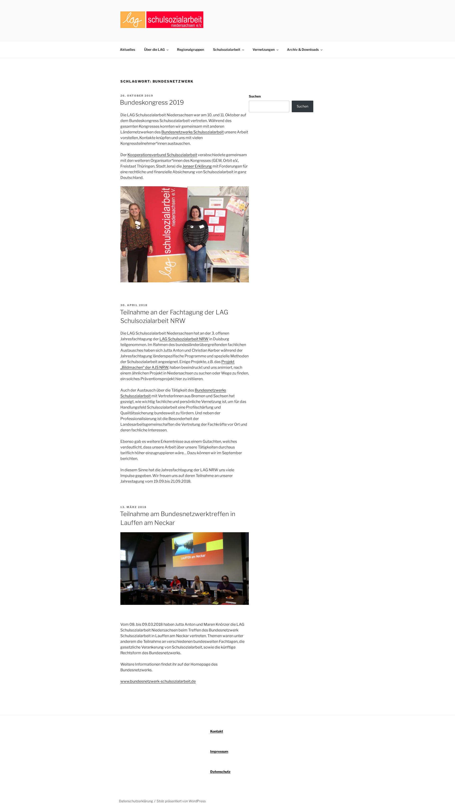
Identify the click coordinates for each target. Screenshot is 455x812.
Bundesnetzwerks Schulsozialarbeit (192, 132)
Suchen (255, 96)
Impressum (219, 751)
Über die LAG (154, 49)
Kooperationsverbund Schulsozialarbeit (162, 155)
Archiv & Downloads (303, 49)
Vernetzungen (264, 49)
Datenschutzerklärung (136, 801)
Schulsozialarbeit (226, 49)
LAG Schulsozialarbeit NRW (184, 339)
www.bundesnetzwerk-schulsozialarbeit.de (158, 681)
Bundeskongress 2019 (152, 102)
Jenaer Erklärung (197, 166)
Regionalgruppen (190, 49)
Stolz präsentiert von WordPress (181, 801)
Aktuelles (127, 49)
